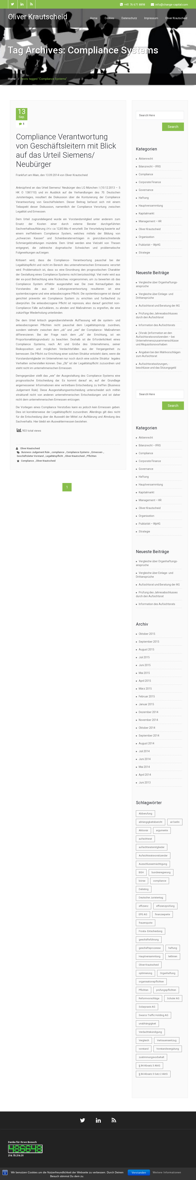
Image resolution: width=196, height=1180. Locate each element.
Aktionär (143, 830)
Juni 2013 (145, 782)
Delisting (144, 889)
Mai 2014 (144, 766)
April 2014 (145, 774)
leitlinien (172, 956)
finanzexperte (162, 914)
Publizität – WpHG (149, 244)
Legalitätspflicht (54, 456)
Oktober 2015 (147, 633)
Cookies (109, 18)
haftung (172, 948)
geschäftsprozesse (150, 948)
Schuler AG (173, 998)
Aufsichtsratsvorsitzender (153, 855)
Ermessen (96, 452)
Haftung (144, 197)
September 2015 (149, 641)
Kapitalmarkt (146, 213)
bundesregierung (161, 872)
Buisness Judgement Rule (35, 452)
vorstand (144, 1048)
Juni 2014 (145, 759)
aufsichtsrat (145, 838)
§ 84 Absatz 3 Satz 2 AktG (153, 1074)
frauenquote (145, 922)
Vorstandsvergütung (167, 1048)
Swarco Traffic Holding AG (153, 1015)
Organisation (146, 236)
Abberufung (145, 813)
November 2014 (148, 719)
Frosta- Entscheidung (150, 931)
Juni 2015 (145, 665)
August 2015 (146, 649)
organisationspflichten (151, 981)
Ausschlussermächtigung (153, 864)
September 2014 (149, 735)
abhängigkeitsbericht (150, 822)
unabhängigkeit (147, 1023)
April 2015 (145, 680)
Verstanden (139, 1172)
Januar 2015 (146, 704)
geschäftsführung (149, 939)
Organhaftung (167, 973)
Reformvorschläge (149, 998)
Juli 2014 (144, 751)
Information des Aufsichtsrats (157, 325)
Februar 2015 (147, 696)
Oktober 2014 (147, 727)
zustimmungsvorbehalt (151, 1057)
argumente (162, 830)
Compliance (27, 461)
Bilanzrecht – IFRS (150, 166)
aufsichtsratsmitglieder (151, 847)
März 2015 (145, 688)
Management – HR (150, 221)
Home (93, 18)
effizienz (143, 906)
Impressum (151, 18)
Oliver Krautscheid (176, 18)
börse (142, 880)
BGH (141, 872)
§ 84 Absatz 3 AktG (149, 1065)
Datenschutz (129, 18)
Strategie (144, 252)
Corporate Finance (150, 182)
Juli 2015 (144, 657)
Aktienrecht (146, 158)
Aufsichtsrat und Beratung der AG (159, 305)
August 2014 (146, 743)
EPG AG (143, 914)
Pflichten (91, 456)
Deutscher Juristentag (151, 897)
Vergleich (144, 1040)
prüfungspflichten (166, 990)
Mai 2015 (144, 672)
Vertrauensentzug (166, 1040)
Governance (146, 189)
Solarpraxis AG (147, 1006)
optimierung (145, 973)
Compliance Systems (77, 452)
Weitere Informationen (167, 1172)
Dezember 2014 (148, 712)
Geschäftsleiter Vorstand (30, 456)
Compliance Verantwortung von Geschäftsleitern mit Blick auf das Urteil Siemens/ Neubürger (66, 150)
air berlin (175, 822)
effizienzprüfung (165, 906)
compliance (58, 452)
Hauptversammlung (151, 205)
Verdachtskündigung (150, 1032)
